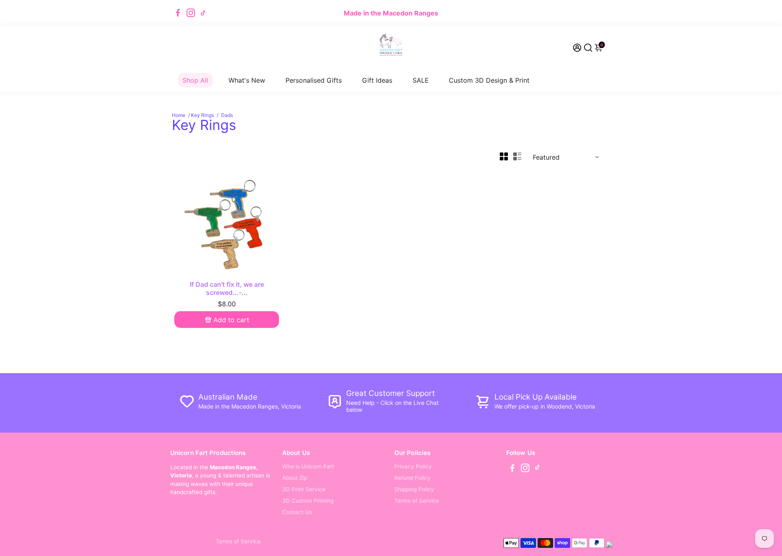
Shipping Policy (414, 489)
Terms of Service (416, 500)
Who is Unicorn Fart (308, 466)
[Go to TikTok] (203, 13)
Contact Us (297, 512)
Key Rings (202, 115)
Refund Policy (412, 478)
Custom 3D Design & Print (489, 80)
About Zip (294, 478)
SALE (421, 80)
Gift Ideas (377, 80)
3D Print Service (303, 489)
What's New (246, 80)
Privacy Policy (413, 466)
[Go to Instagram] (191, 13)
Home (178, 115)
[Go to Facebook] (178, 13)
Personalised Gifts (314, 80)
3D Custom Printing (308, 500)
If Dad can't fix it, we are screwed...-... (227, 288)
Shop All (195, 80)
